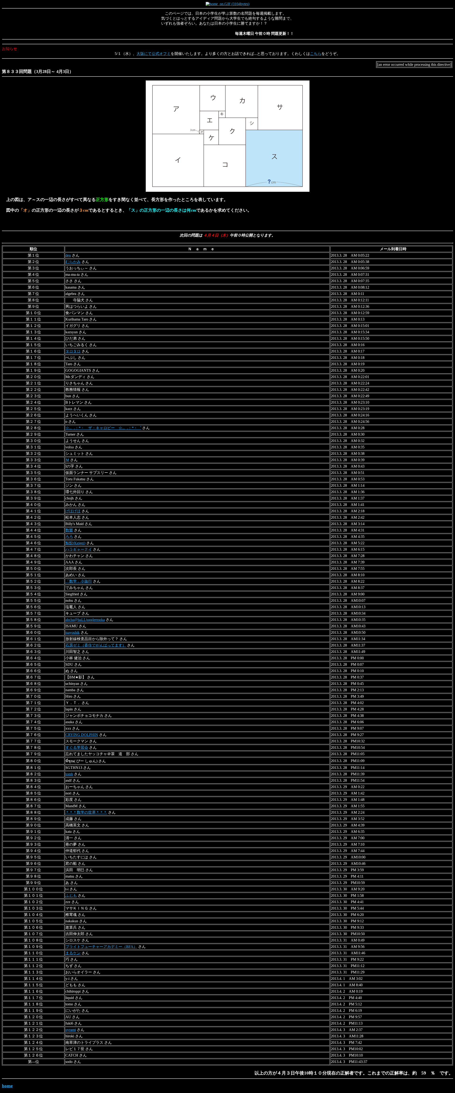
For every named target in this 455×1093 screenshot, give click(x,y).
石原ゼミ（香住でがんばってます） (95, 645)
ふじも (71, 895)
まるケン (73, 953)
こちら (315, 54)
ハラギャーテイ (78, 549)
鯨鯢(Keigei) (75, 543)
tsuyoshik (72, 632)
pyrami (70, 1030)
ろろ (69, 537)
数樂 (69, 530)
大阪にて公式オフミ (153, 54)
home (7, 1085)
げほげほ (73, 511)
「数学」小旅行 (78, 581)
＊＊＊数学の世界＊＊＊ (86, 812)
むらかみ (73, 262)
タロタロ (73, 351)
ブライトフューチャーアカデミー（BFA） (101, 947)
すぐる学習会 (76, 747)
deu (68, 255)
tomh (69, 774)
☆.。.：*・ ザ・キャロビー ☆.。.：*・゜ (103, 428)
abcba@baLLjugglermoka (85, 620)
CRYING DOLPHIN (81, 735)
